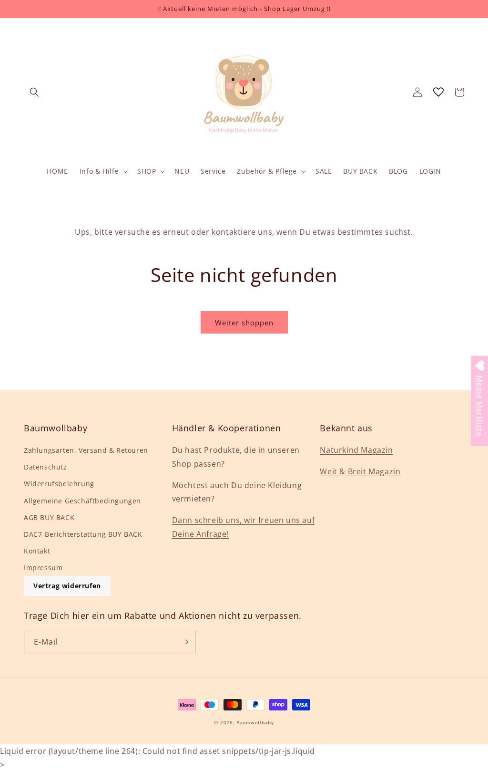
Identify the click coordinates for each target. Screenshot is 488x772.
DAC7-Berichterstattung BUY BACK (83, 534)
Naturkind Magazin (356, 450)
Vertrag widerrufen (67, 585)
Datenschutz (45, 466)
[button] (34, 92)
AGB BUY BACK (49, 517)
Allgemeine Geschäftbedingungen (82, 500)
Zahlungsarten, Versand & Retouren (86, 450)
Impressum (43, 567)
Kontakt (37, 550)
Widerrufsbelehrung (59, 483)
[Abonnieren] (184, 642)
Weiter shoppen (244, 322)
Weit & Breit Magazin (360, 471)
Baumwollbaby (255, 722)
